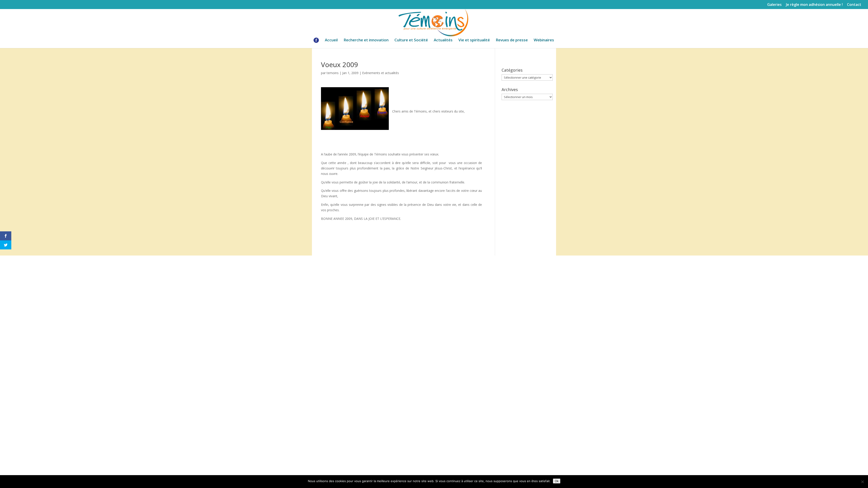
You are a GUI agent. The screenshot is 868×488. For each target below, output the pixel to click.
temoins (333, 73)
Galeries (774, 5)
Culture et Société (411, 40)
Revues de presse (512, 40)
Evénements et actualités (380, 73)
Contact (854, 5)
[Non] (862, 481)
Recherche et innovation (366, 40)
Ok (557, 481)
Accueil (331, 40)
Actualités (443, 40)
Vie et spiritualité (474, 40)
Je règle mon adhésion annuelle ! (814, 5)
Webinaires (544, 40)
